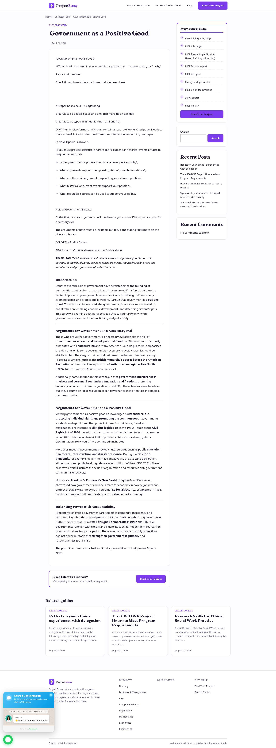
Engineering (125, 728)
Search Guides (202, 692)
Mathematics (126, 716)
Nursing (123, 686)
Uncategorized (62, 16)
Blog (189, 5)
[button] (8, 740)
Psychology (125, 710)
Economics (125, 722)
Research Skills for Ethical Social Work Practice (199, 618)
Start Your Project (213, 5)
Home (48, 16)
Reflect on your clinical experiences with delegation (75, 618)
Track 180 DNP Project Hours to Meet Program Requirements (133, 620)
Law (121, 698)
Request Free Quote (138, 5)
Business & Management (132, 692)
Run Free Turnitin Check (168, 5)
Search (184, 132)
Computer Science (129, 704)
